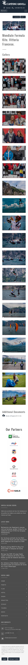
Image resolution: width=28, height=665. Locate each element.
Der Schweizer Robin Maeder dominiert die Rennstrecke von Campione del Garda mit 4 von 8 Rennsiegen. (14, 564)
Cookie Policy (5, 650)
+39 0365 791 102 (19, 8)
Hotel (3, 592)
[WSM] (14, 467)
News (3, 612)
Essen (3, 596)
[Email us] (2, 638)
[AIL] (14, 475)
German (8, 8)
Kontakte (4, 616)
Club (3, 588)
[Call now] (2, 633)
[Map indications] (2, 628)
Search (4, 10)
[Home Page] (14, 3)
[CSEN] (14, 451)
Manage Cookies (14, 659)
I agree (4, 659)
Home (3, 581)
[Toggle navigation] (26, 11)
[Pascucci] (14, 459)
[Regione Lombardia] (14, 436)
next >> (23, 17)
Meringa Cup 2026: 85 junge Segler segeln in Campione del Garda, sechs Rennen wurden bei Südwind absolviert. (13, 555)
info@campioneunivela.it (11, 637)
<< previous (16, 17)
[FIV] (14, 444)
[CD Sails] (14, 490)
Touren (3, 608)
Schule (3, 604)
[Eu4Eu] (14, 483)
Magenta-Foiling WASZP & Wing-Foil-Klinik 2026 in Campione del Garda (12, 547)
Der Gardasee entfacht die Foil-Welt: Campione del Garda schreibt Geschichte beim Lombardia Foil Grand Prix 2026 (14, 539)
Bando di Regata (10, 416)
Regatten (4, 600)
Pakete (3, 585)
